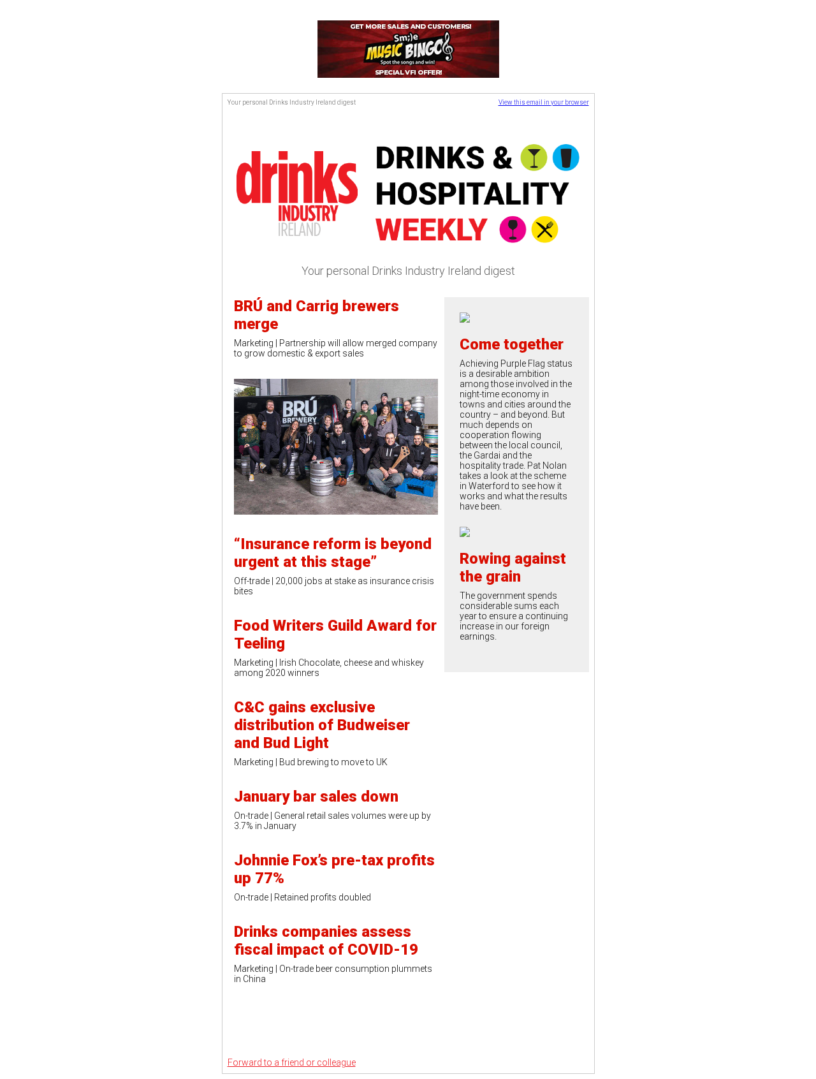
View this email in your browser (544, 102)
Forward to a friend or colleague (292, 1062)
